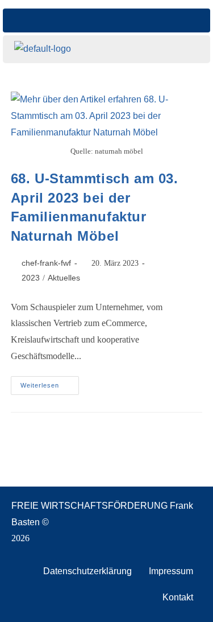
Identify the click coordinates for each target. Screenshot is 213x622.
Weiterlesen (49, 382)
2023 (31, 277)
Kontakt (177, 597)
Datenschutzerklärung (87, 571)
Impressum (171, 571)
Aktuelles (64, 277)
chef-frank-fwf (46, 262)
